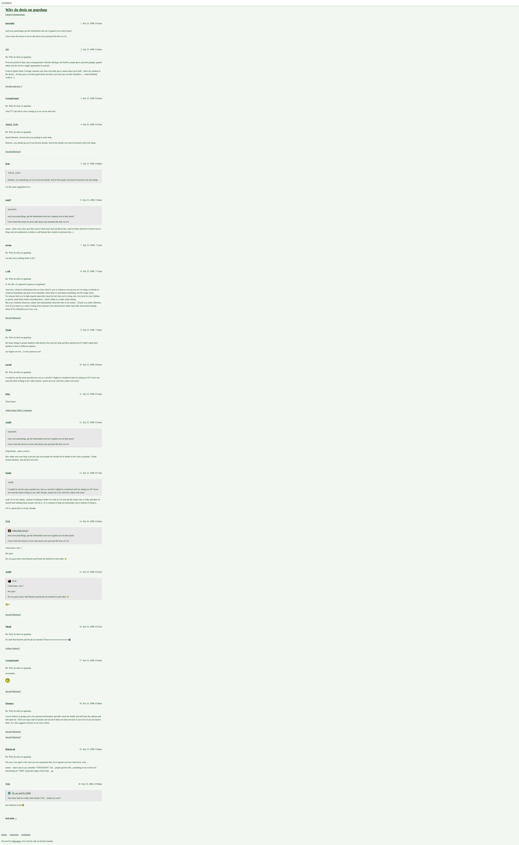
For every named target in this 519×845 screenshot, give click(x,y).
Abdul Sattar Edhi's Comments (18, 410)
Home (4, 835)
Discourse (16, 841)
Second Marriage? (13, 151)
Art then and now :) (13, 86)
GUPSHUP (6, 3)
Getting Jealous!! (12, 648)
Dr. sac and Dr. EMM (21, 793)
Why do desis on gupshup (26, 10)
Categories (14, 835)
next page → (11, 818)
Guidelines (25, 835)
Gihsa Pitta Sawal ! (20, 530)
